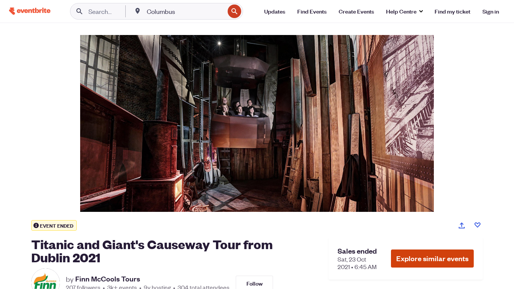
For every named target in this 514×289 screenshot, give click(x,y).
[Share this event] (461, 225)
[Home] (29, 11)
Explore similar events (432, 258)
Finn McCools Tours (107, 278)
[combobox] (185, 11)
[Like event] (477, 225)
